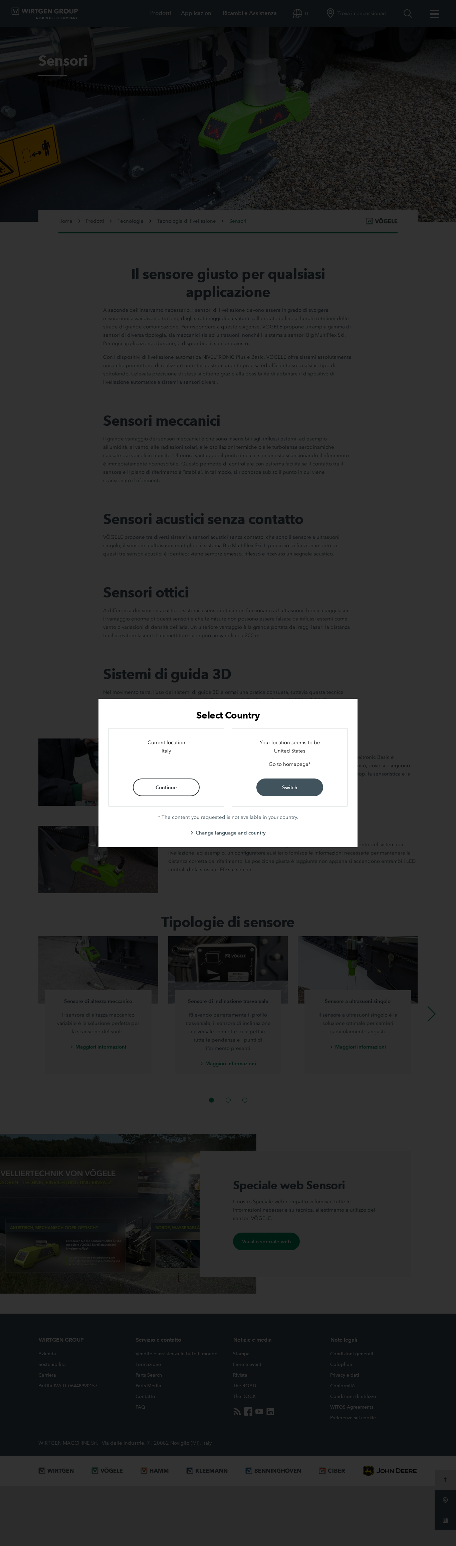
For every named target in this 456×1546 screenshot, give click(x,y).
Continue (166, 787)
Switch (289, 787)
